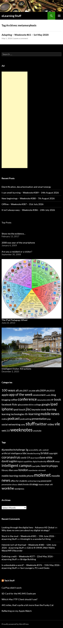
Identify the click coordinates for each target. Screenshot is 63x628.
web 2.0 (6, 430)
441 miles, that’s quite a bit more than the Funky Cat (27, 605)
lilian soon (13, 470)
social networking (11, 424)
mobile (45, 414)
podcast (14, 418)
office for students (19, 481)
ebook (51, 461)
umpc (46, 484)
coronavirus (11, 457)
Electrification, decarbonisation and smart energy (26, 186)
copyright (53, 453)
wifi (51, 484)
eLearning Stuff (11, 16)
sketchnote (23, 484)
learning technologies (13, 414)
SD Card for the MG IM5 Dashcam (19, 593)
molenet (42, 475)
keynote (36, 409)
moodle (55, 475)
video (50, 424)
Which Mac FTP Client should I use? (19, 599)
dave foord (34, 458)
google (46, 404)
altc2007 (23, 390)
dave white (45, 457)
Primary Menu (59, 16)
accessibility (33, 450)
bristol (44, 453)
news (55, 413)
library (5, 470)
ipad (54, 404)
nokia (4, 418)
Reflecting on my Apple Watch (17, 611)
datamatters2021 (44, 400)
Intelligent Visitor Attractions (16, 368)
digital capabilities (25, 461)
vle (57, 424)
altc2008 (32, 391)
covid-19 (25, 457)
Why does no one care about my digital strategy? (26, 530)
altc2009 (41, 390)
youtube (37, 430)
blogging (6, 399)
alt (17, 390)
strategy (33, 484)
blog (53, 394)
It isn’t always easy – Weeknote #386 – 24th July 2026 (28, 210)
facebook (6, 404)
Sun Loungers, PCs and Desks (34, 568)
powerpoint (46, 481)
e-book (56, 399)
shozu (14, 484)
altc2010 (50, 391)
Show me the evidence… (13, 233)
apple (5, 394)
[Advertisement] (14, 120)
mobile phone (26, 475)
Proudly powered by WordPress (15, 624)
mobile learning (10, 475)
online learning (34, 481)
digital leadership (39, 461)
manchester (33, 470)
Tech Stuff (9, 580)
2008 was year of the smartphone (18, 242)
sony (23, 424)
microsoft (42, 470)
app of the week (21, 394)
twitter (41, 424)
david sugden (9, 461)
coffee (14, 399)
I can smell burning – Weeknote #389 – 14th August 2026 (30, 192)
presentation (39, 418)
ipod (34, 466)
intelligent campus (17, 465)
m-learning (32, 414)
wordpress (19, 488)
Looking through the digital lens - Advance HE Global (28, 527)
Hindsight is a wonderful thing (35, 539)
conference (27, 399)
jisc (28, 409)
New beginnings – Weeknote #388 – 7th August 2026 (28, 198)
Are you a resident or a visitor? (17, 251)
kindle (43, 409)
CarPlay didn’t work (11, 587)
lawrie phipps (49, 466)
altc (40, 450)
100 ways (8, 390)
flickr (14, 404)
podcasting (25, 418)
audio (48, 395)
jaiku (38, 466)
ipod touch (19, 409)
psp (49, 418)
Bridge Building (28, 559)
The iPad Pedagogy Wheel (14, 320)
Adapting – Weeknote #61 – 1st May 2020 (25, 34)
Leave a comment (20, 38)
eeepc (57, 461)
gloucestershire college (29, 404)
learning (51, 409)
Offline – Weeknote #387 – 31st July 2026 (22, 204)
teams (41, 484)
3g (27, 449)
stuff (30, 423)
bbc (25, 453)
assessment (39, 394)
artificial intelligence (12, 453)
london (23, 470)
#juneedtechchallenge (13, 449)
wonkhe (8, 488)
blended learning (33, 453)
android (45, 450)
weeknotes (21, 429)
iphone (7, 409)
